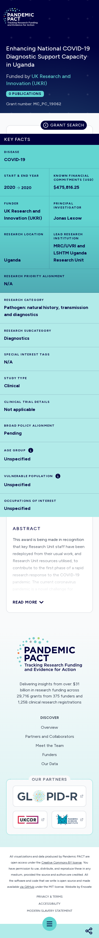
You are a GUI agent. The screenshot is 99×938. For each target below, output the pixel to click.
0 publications (25, 94)
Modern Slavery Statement (49, 911)
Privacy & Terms (50, 896)
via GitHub (27, 887)
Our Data (49, 763)
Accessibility (49, 903)
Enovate (86, 887)
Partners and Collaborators (49, 736)
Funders (49, 754)
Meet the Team (50, 745)
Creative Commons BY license (61, 862)
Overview (49, 727)
